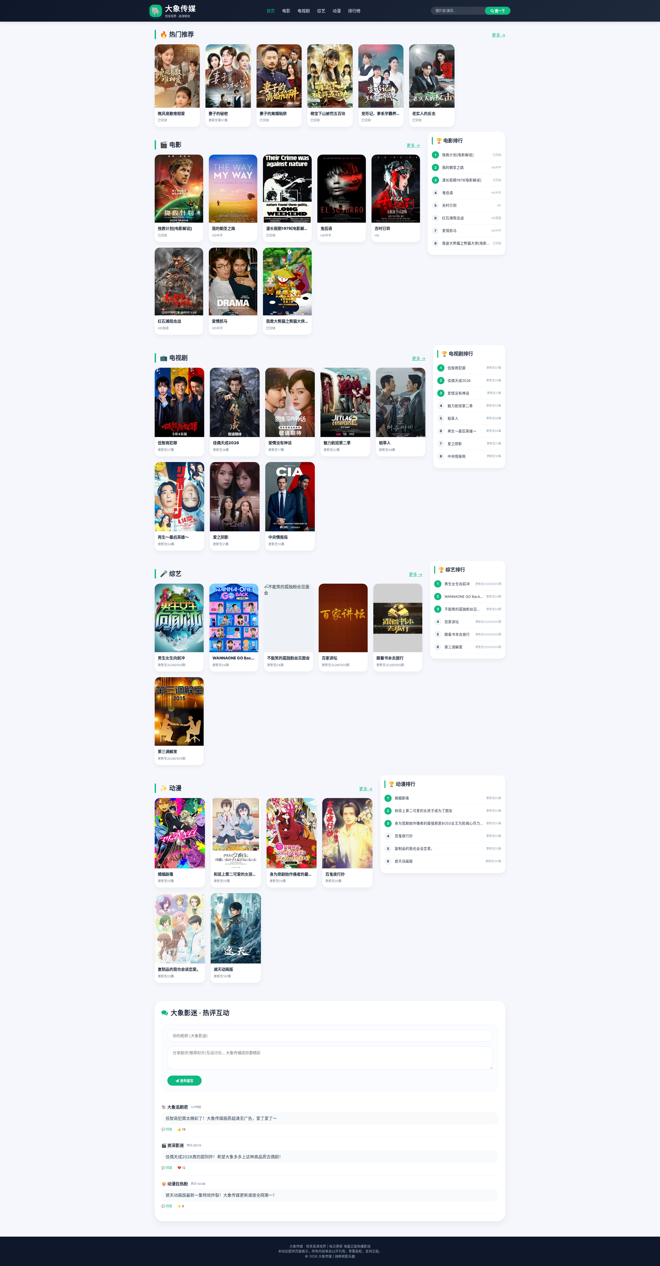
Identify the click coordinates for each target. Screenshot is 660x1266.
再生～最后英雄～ (173, 537)
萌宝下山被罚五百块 (327, 113)
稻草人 (385, 442)
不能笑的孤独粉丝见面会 (288, 658)
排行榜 (354, 10)
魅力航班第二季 (337, 442)
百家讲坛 (329, 658)
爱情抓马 (219, 321)
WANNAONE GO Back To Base (240, 658)
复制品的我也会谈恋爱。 (179, 969)
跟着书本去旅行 (389, 658)
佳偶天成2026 (226, 442)
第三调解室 (167, 751)
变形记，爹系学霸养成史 (382, 113)
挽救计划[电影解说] (175, 228)
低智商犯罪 (167, 442)
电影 (286, 10)
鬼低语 (326, 228)
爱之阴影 (220, 537)
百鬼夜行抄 (335, 874)
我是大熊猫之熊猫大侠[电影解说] (294, 321)
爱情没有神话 (280, 442)
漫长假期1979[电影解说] (288, 228)
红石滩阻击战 (169, 321)
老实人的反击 (423, 113)
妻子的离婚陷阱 (273, 113)
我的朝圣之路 (223, 228)
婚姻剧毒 (165, 874)
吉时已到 (382, 228)
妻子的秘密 (218, 113)
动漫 (337, 10)
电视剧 (304, 10)
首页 (271, 10)
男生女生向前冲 (171, 658)
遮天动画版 (223, 969)
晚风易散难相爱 (171, 113)
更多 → (498, 35)
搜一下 (499, 11)
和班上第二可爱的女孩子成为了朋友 (245, 874)
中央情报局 (278, 537)
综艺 (321, 10)
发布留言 (186, 1081)
